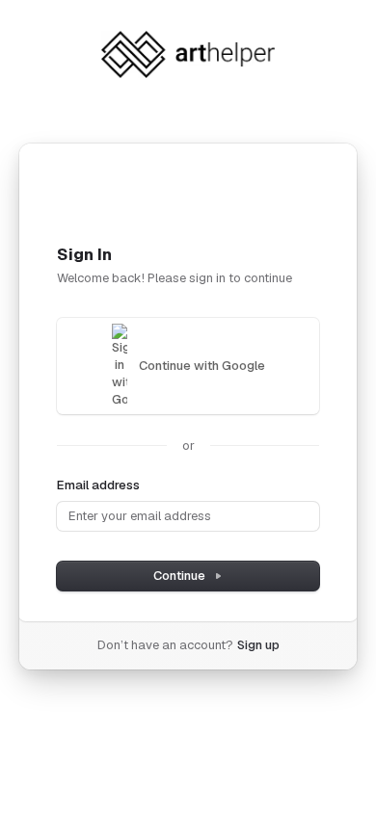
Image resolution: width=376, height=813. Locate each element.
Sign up (258, 645)
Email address (98, 485)
